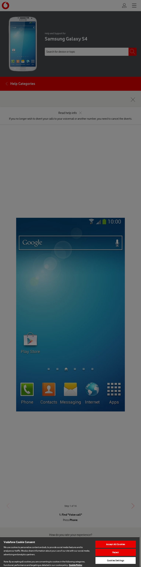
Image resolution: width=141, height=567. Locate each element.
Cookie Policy (75, 565)
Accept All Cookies (115, 544)
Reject (115, 552)
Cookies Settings (115, 560)
